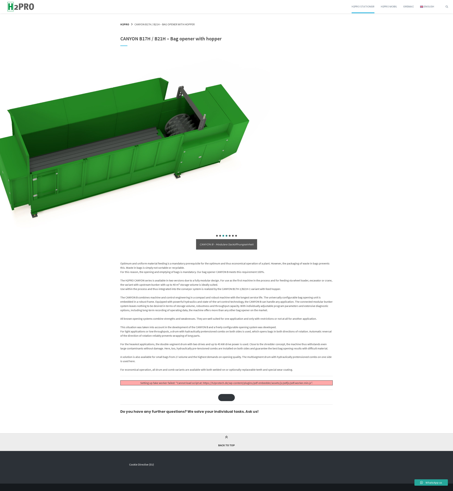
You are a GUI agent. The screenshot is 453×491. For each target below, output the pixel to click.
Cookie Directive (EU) (141, 464)
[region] (226, 150)
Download (226, 397)
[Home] (21, 6)
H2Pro (124, 24)
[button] (217, 236)
